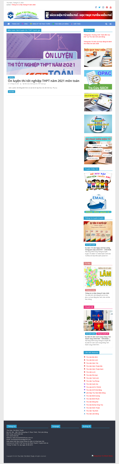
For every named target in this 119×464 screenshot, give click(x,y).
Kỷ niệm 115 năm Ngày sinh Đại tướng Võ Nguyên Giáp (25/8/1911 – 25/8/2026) (98, 249)
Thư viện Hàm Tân (92, 363)
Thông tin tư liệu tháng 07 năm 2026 (23, 5)
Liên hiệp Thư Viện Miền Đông (96, 393)
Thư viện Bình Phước (92, 399)
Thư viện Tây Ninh (92, 411)
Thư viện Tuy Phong (92, 381)
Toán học (11, 77)
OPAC (26, 24)
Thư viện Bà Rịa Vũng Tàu (94, 405)
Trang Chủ (15, 24)
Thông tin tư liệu (90, 290)
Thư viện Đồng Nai (92, 402)
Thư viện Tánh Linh (92, 378)
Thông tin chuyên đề (102, 333)
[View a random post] (110, 24)
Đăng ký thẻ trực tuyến (41, 24)
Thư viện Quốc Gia (92, 384)
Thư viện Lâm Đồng (92, 414)
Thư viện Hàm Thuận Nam (94, 369)
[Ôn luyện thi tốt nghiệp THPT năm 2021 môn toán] (44, 34)
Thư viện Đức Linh (92, 360)
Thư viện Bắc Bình (92, 357)
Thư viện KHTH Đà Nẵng (94, 390)
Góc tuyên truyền (90, 244)
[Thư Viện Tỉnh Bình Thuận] (9, 24)
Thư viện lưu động (62, 24)
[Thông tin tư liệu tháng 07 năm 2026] (98, 268)
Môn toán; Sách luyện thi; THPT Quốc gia (35, 84)
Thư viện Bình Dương (93, 396)
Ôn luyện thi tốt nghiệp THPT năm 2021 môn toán (43, 81)
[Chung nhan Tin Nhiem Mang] (102, 456)
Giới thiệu (77, 24)
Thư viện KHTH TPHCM (93, 387)
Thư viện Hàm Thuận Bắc (94, 366)
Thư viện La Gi (90, 372)
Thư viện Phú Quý (92, 375)
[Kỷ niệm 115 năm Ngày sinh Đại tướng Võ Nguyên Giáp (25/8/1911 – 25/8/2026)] (98, 222)
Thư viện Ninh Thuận (93, 408)
